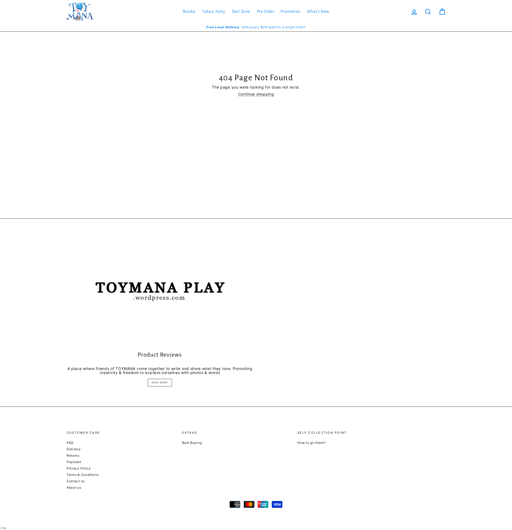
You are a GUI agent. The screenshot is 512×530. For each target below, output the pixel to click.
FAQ (70, 443)
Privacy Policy (79, 468)
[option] (256, 27)
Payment (74, 462)
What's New (318, 11)
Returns (73, 455)
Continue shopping (256, 94)
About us (74, 487)
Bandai (189, 11)
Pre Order (265, 11)
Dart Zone (241, 11)
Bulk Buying (192, 443)
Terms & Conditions (83, 475)
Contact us (76, 481)
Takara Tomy (213, 11)
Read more (160, 382)
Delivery (74, 449)
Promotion (290, 11)
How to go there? (311, 443)
